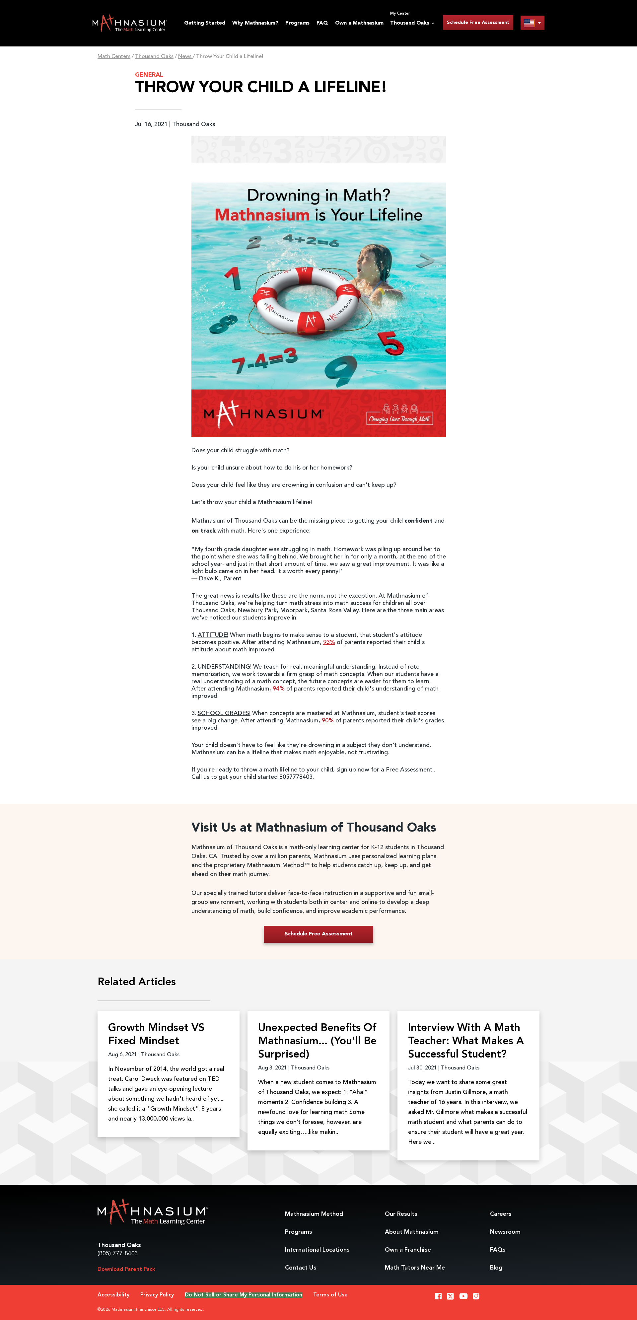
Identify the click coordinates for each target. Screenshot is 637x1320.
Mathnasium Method (314, 1214)
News (185, 56)
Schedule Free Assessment (478, 22)
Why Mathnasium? (255, 23)
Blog (496, 1268)
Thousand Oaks (154, 56)
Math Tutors (415, 1268)
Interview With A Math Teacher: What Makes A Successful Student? (466, 1041)
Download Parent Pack (126, 1269)
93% (329, 642)
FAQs (498, 1250)
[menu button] (532, 23)
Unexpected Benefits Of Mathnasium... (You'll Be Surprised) (317, 1041)
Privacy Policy (157, 1295)
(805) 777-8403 (118, 1254)
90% (328, 721)
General (149, 75)
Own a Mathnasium (359, 23)
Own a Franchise (408, 1250)
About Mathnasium (412, 1232)
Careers (501, 1214)
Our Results (401, 1214)
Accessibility (113, 1295)
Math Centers (114, 56)
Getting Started (204, 23)
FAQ (322, 23)
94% (279, 689)
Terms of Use (330, 1295)
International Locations (317, 1250)
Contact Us (301, 1268)
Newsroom (505, 1232)
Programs (297, 23)
